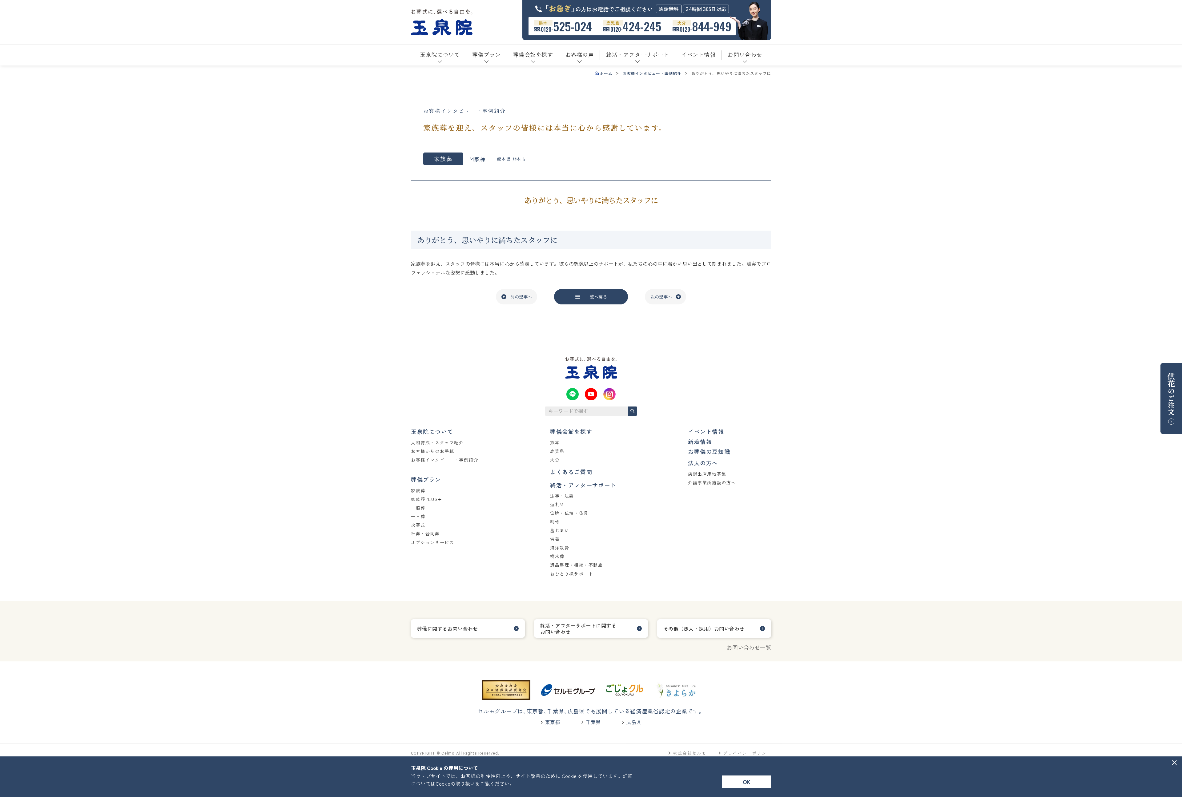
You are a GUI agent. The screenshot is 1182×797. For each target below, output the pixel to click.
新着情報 (700, 442)
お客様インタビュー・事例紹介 (651, 73)
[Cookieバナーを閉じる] (1174, 762)
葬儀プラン (426, 479)
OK (746, 782)
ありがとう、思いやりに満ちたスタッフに (731, 73)
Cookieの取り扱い (455, 783)
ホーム (606, 73)
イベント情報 (706, 431)
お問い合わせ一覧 (749, 647)
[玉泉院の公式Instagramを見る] (609, 394)
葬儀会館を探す (571, 431)
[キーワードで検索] (632, 411)
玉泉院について (432, 431)
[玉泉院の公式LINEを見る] (572, 394)
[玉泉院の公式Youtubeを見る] (591, 394)
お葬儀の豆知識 (709, 451)
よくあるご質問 (571, 472)
